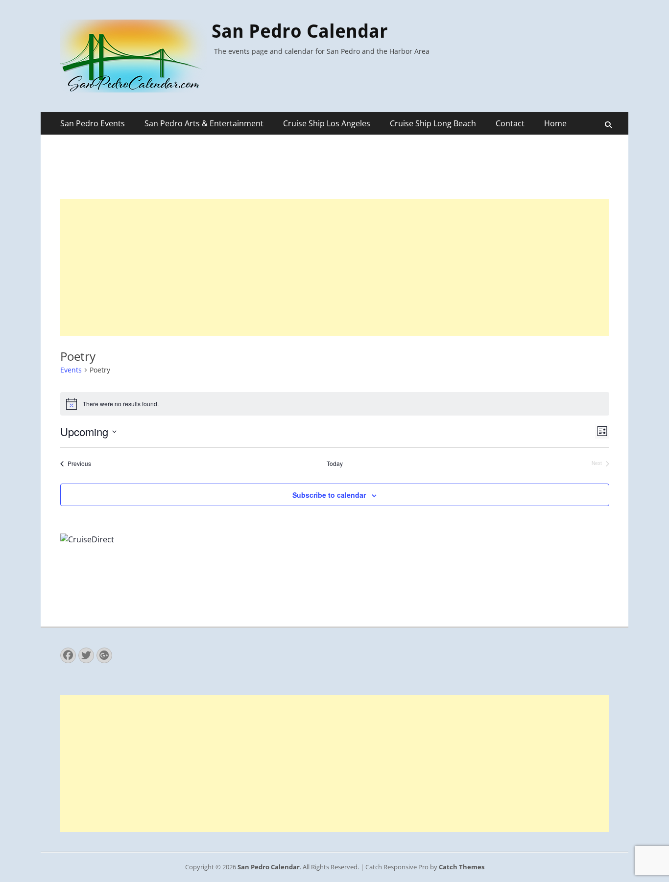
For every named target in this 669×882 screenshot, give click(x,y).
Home (555, 123)
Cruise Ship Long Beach (433, 123)
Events (71, 369)
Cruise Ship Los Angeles (326, 123)
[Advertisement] (334, 267)
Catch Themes (461, 866)
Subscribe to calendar (329, 495)
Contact (510, 123)
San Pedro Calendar (300, 31)
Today (335, 463)
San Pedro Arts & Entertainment (203, 123)
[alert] (334, 404)
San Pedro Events (92, 123)
